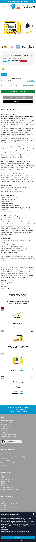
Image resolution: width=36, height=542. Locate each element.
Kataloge (4, 465)
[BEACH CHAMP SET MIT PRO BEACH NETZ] (18, 340)
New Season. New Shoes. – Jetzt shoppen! (18, 1)
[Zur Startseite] (13, 6)
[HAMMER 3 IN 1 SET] (18, 317)
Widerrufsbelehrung (7, 479)
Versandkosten (5, 424)
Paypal (3, 499)
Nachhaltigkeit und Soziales (9, 489)
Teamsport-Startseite (7, 453)
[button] (3, 6)
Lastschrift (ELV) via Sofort (9, 503)
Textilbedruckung (6, 459)
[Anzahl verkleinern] (11, 85)
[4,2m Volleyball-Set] (18, 385)
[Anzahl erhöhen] (16, 85)
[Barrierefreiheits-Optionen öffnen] (3, 442)
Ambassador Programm (8, 487)
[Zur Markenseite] (5, 53)
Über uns (4, 483)
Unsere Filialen (5, 485)
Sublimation (4, 455)
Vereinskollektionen (7, 461)
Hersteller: (6, 281)
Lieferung (4, 428)
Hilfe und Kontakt (6, 422)
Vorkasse (4, 509)
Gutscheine (4, 432)
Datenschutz (5, 481)
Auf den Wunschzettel (19, 97)
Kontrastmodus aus (15, 442)
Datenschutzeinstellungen (8, 437)
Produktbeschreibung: (10, 114)
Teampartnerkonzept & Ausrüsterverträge (13, 457)
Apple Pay (4, 501)
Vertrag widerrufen (7, 420)
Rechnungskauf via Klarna (9, 507)
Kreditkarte (4, 505)
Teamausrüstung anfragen (9, 463)
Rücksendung (5, 430)
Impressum (4, 475)
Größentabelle (31, 80)
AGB (2, 477)
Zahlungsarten (5, 426)
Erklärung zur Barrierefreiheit (9, 434)
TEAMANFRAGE (18, 101)
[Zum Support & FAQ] (27, 6)
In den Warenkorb (18, 91)
